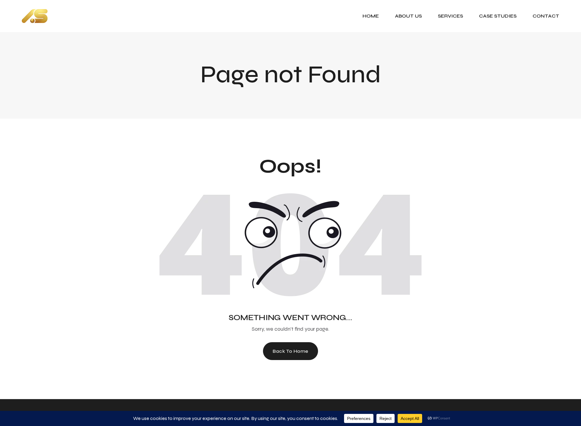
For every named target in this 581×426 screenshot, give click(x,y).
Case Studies (498, 16)
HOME (371, 16)
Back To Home (290, 351)
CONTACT (546, 16)
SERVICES (450, 16)
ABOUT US (408, 16)
